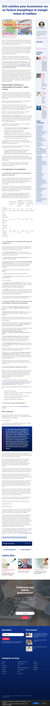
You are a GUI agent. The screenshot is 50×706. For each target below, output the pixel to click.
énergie (24, 537)
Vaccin (38, 192)
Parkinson (39, 176)
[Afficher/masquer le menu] (47, 5)
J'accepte (36, 703)
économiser (19, 537)
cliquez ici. (25, 512)
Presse (19, 665)
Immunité (39, 159)
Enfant (38, 150)
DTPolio (38, 142)
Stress (38, 186)
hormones (39, 157)
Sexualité (35, 665)
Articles (3, 661)
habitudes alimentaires (39, 155)
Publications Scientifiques (23, 667)
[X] (28, 543)
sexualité (39, 182)
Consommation (5, 537)
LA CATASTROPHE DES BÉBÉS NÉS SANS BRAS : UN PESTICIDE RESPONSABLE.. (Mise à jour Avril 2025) (41, 635)
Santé (43, 180)
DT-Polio (43, 140)
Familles (4, 35)
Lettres (9, 35)
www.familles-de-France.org (24, 64)
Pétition (38, 180)
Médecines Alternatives (22, 661)
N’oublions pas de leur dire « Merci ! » (40, 572)
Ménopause (39, 168)
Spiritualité (39, 184)
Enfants (43, 150)
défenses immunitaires (39, 147)
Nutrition (39, 170)
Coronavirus (39, 138)
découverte (39, 144)
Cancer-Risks (20, 673)
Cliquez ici (26, 128)
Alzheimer (39, 132)
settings (9, 704)
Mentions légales (18, 695)
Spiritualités (35, 667)
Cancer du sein (40, 134)
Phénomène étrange (23, 572)
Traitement (39, 190)
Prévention (39, 178)
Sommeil (44, 182)
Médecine (39, 166)
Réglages (43, 703)
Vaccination (39, 194)
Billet (3, 663)
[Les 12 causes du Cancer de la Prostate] (29, 642)
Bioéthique (4, 667)
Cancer (44, 132)
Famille (38, 152)
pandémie (39, 172)
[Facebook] (25, 543)
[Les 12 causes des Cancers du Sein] (29, 648)
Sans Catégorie (21, 669)
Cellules (39, 136)
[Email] (30, 543)
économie (12, 537)
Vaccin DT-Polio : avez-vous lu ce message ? (8, 574)
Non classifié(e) (21, 663)
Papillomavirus (40, 174)
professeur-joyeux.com (8, 695)
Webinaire (35, 669)
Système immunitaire (41, 188)
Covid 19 (38, 140)
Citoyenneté (4, 665)
